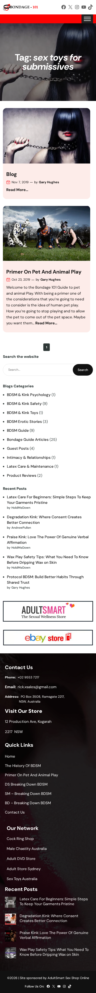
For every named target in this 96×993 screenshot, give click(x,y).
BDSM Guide (18, 430)
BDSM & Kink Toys (22, 412)
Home (10, 756)
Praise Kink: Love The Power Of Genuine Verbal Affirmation (54, 935)
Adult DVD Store (21, 858)
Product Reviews (21, 475)
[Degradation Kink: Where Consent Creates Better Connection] (10, 920)
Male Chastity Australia (27, 848)
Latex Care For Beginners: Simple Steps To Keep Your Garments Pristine (54, 901)
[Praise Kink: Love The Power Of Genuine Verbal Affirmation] (10, 936)
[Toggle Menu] (87, 19)
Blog (11, 174)
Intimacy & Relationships (29, 457)
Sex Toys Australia (22, 878)
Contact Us (15, 812)
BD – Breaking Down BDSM (28, 802)
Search (83, 370)
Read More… (17, 189)
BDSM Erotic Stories (24, 421)
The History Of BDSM (23, 765)
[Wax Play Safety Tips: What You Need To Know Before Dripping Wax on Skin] (10, 953)
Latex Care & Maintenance (30, 466)
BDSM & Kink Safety (24, 403)
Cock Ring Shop (20, 838)
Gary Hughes (49, 182)
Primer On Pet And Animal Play (43, 272)
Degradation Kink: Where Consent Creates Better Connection (49, 918)
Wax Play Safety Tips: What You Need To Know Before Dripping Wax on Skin (54, 952)
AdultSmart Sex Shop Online (68, 978)
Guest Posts (18, 448)
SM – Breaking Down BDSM (28, 793)
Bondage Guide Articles (28, 439)
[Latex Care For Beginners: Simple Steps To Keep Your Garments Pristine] (10, 903)
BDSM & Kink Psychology (29, 394)
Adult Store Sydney (24, 868)
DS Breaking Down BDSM (26, 784)
